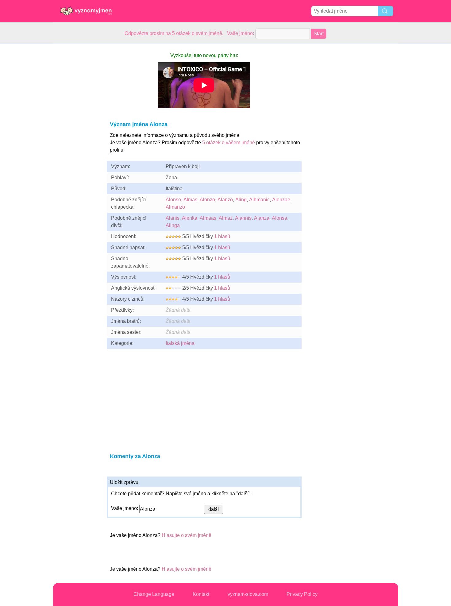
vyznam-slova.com (248, 594)
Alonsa (279, 218)
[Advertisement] (77, 136)
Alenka (189, 218)
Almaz (226, 218)
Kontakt (201, 594)
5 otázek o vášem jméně (228, 142)
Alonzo (207, 199)
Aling (241, 199)
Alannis (243, 218)
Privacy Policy (302, 594)
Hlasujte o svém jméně (186, 535)
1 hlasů (222, 236)
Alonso (173, 199)
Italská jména (180, 343)
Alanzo (225, 199)
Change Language (153, 594)
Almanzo (175, 207)
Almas (190, 199)
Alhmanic (259, 199)
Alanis (172, 218)
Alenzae (281, 199)
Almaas (208, 218)
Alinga (173, 225)
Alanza (261, 218)
